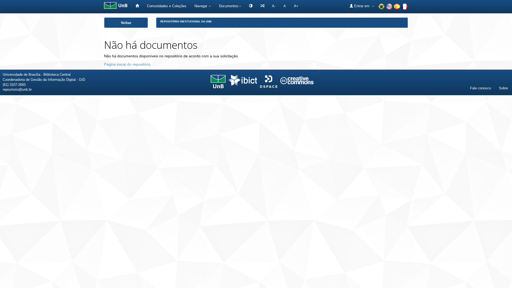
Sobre (503, 88)
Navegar (201, 6)
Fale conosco (480, 88)
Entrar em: (362, 6)
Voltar (126, 23)
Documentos (228, 6)
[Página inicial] (137, 6)
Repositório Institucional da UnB (185, 21)
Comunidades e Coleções (166, 6)
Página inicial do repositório (127, 64)
